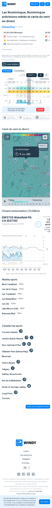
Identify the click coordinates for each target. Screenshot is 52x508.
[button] (42, 224)
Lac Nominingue (22, 149)
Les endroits (26, 455)
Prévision (7, 71)
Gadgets (26, 459)
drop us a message (35, 491)
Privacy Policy (21, 494)
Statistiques (19, 71)
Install (40, 110)
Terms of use (30, 494)
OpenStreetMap (37, 196)
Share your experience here (38, 406)
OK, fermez (45, 502)
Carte (26, 451)
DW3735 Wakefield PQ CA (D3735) (16, 219)
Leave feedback (13, 64)
